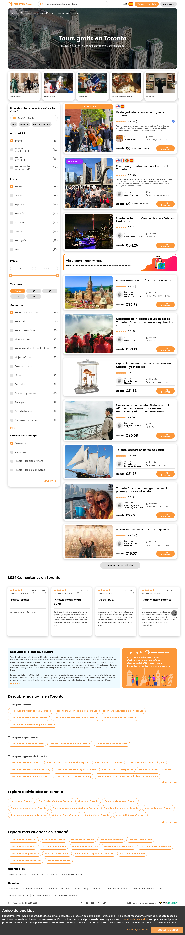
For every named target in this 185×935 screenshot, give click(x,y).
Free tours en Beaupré (58, 860)
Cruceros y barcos (36, 393)
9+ (34, 291)
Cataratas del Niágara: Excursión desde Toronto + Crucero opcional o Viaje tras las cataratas (144, 322)
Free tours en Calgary (111, 839)
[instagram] (81, 903)
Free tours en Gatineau (57, 853)
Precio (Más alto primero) (29, 461)
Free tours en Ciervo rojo (85, 846)
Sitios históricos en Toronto (130, 815)
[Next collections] (174, 82)
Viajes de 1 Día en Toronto (65, 815)
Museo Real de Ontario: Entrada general (142, 529)
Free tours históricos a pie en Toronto (77, 710)
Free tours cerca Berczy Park (25, 762)
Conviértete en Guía (146, 4)
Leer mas (15, 683)
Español (36, 204)
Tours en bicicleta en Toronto (111, 743)
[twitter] (98, 903)
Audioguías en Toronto (97, 815)
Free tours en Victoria (140, 839)
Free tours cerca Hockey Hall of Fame (76, 769)
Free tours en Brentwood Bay (25, 860)
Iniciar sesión (169, 4)
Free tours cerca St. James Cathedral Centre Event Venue (127, 776)
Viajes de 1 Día (36, 357)
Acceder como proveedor (44, 874)
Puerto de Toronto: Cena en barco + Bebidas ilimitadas (145, 220)
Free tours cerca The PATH (108, 762)
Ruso (36, 249)
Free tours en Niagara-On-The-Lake (94, 853)
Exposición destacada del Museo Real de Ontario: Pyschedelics (143, 365)
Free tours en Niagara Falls (24, 853)
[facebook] (87, 903)
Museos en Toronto (88, 801)
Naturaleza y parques (36, 420)
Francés (36, 213)
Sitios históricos (36, 411)
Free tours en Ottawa (82, 839)
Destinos (13, 888)
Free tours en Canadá (37, 13)
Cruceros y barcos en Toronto (120, 801)
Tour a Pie (36, 321)
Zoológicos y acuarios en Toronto (28, 808)
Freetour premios (41, 895)
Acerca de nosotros (32, 888)
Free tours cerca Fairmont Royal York (30, 776)
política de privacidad (135, 919)
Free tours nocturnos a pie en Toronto (70, 743)
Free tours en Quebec (53, 839)
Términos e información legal (147, 888)
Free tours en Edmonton (53, 846)
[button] (24, 86)
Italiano (36, 231)
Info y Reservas (165, 148)
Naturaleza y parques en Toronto (28, 815)
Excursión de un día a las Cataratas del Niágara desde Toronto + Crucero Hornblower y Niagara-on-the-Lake (142, 408)
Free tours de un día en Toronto (27, 743)
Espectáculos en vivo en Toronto (121, 808)
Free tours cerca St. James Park (156, 769)
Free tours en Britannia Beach (155, 846)
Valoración (21, 452)
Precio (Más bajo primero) (30, 470)
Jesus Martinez (131, 195)
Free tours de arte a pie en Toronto (28, 717)
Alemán (36, 222)
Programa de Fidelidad (66, 895)
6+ (34, 296)
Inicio (14, 13)
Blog (86, 888)
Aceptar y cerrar (167, 930)
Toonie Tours (130, 140)
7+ (17, 296)
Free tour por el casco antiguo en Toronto (32, 724)
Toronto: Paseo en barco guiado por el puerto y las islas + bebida (141, 490)
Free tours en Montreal (22, 846)
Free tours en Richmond (132, 853)
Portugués (36, 240)
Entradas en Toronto (21, 801)
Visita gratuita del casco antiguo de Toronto (140, 113)
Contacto (52, 888)
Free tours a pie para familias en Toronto (75, 717)
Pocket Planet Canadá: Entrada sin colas (143, 280)
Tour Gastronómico (36, 330)
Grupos (65, 888)
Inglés (36, 195)
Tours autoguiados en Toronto (119, 717)
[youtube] (93, 903)
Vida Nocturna (36, 339)
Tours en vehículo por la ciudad (36, 348)
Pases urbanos (36, 366)
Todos (18, 291)
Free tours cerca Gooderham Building (30, 769)
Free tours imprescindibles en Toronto (30, 710)
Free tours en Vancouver (23, 839)
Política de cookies (18, 895)
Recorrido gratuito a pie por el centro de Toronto (142, 168)
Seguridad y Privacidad (115, 888)
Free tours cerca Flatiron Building (73, 776)
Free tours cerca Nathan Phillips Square (68, 762)
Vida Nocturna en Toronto (158, 808)
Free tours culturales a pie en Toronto (123, 710)
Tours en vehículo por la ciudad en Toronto (75, 808)
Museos (36, 375)
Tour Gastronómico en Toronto (55, 801)
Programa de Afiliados (73, 874)
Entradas (36, 384)
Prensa (96, 888)
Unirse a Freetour (17, 874)
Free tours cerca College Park (117, 769)
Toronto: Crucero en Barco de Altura (140, 450)
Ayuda (76, 888)
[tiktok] (104, 903)
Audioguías (36, 402)
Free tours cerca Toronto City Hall (146, 762)
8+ (50, 291)
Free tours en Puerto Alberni (119, 846)
